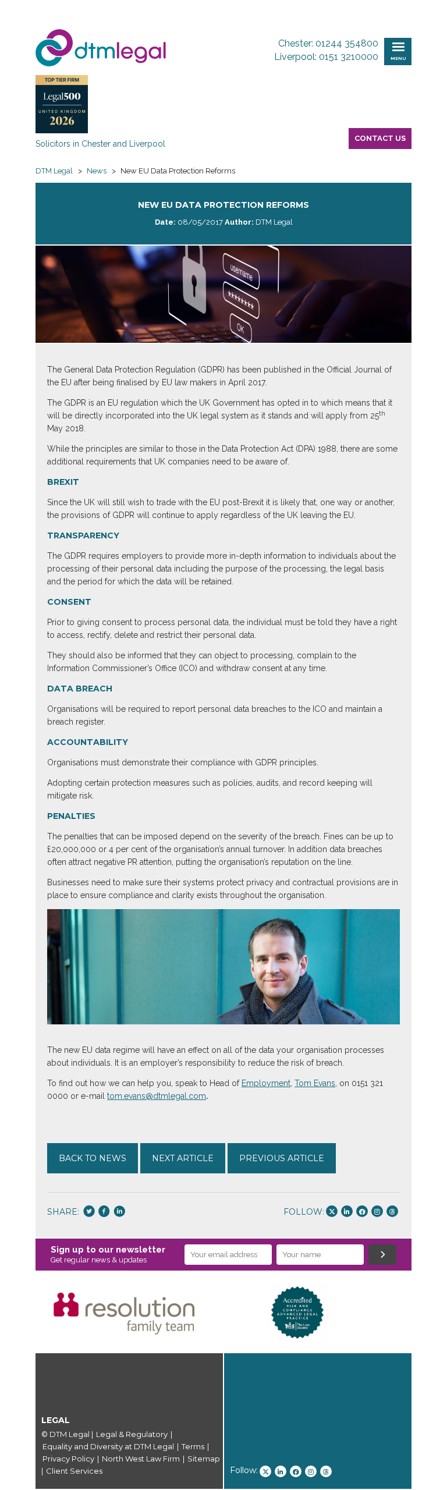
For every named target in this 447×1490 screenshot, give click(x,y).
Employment (266, 1083)
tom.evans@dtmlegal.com (156, 1096)
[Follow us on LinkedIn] (347, 1211)
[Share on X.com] (89, 1212)
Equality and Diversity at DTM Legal (108, 1446)
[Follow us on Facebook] (362, 1211)
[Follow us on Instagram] (377, 1211)
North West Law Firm (141, 1458)
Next (429, 1312)
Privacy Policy (68, 1458)
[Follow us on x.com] (332, 1211)
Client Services (74, 1470)
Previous (18, 1312)
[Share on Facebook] (104, 1212)
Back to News (92, 1158)
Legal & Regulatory (132, 1434)
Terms (193, 1446)
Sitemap (203, 1458)
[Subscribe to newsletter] (382, 1254)
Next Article (183, 1158)
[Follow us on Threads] (392, 1211)
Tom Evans (315, 1083)
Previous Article (281, 1158)
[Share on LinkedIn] (119, 1212)
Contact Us (380, 138)
